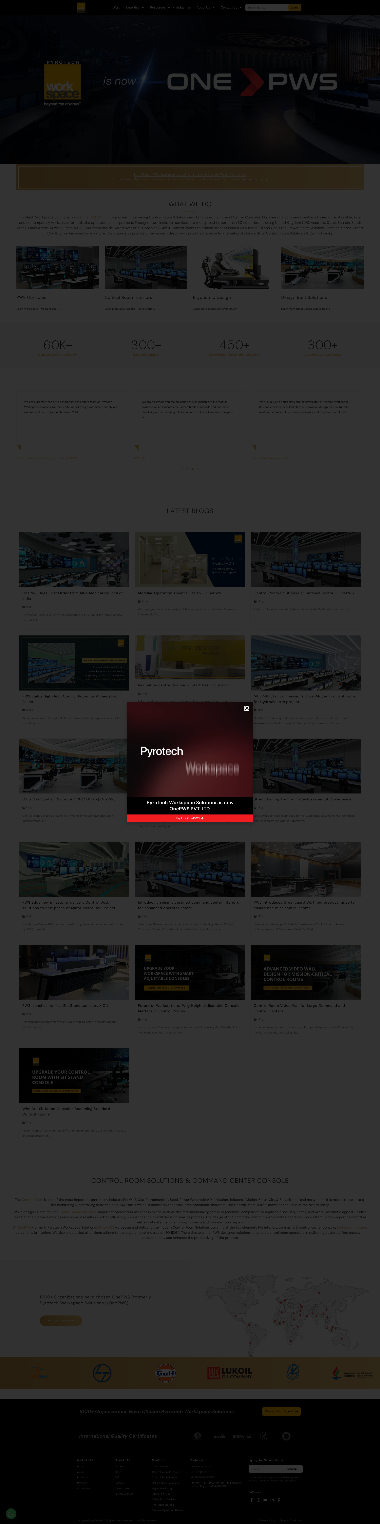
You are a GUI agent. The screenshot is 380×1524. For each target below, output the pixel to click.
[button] (246, 708)
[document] (190, 762)
